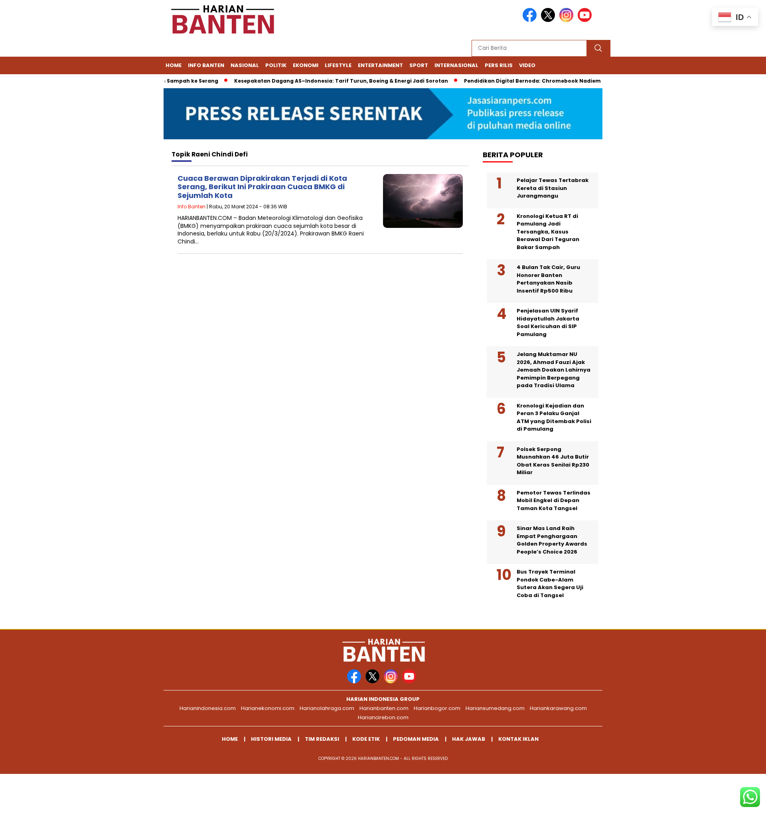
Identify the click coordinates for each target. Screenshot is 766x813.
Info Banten (206, 65)
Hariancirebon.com (383, 717)
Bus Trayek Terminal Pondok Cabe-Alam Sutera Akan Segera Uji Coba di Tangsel (550, 583)
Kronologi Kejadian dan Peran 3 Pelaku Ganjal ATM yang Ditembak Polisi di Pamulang (554, 417)
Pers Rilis (499, 65)
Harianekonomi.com (267, 708)
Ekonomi (305, 65)
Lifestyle (338, 65)
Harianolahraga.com (327, 708)
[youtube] (586, 20)
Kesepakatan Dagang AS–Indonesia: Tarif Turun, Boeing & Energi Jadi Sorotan (328, 80)
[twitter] (549, 20)
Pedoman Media (416, 739)
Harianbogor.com (437, 708)
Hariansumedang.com (495, 708)
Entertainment (380, 65)
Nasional (245, 65)
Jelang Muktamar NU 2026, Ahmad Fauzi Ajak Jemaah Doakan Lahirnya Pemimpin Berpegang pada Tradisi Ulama (553, 369)
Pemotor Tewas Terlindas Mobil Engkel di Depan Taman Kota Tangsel (553, 500)
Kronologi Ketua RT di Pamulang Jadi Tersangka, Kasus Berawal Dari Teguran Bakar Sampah (548, 231)
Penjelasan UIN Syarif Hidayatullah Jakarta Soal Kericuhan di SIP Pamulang (548, 322)
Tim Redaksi (322, 739)
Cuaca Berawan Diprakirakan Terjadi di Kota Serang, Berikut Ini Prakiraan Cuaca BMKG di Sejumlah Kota (262, 186)
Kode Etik (366, 739)
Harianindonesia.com (208, 708)
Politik (275, 65)
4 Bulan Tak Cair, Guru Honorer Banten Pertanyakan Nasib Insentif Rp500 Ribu (548, 279)
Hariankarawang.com (558, 708)
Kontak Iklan (518, 739)
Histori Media (271, 739)
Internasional (456, 65)
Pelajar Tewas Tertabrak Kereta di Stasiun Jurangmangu (552, 188)
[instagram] (567, 20)
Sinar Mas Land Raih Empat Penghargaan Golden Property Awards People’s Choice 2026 (552, 540)
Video (527, 65)
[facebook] (531, 20)
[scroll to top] (736, 801)
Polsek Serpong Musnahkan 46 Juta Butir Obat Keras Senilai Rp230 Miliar (553, 461)
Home (174, 65)
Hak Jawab (468, 739)
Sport (418, 65)
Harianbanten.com (384, 708)
